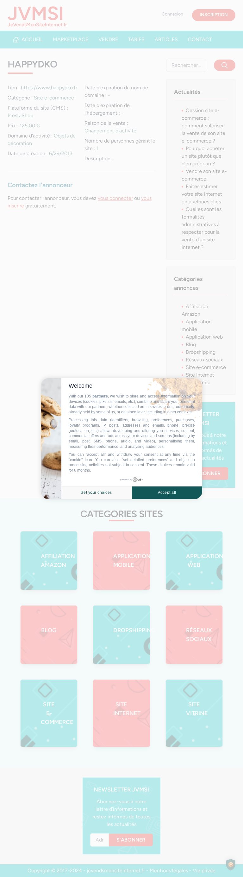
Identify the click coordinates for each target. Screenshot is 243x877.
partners (100, 396)
